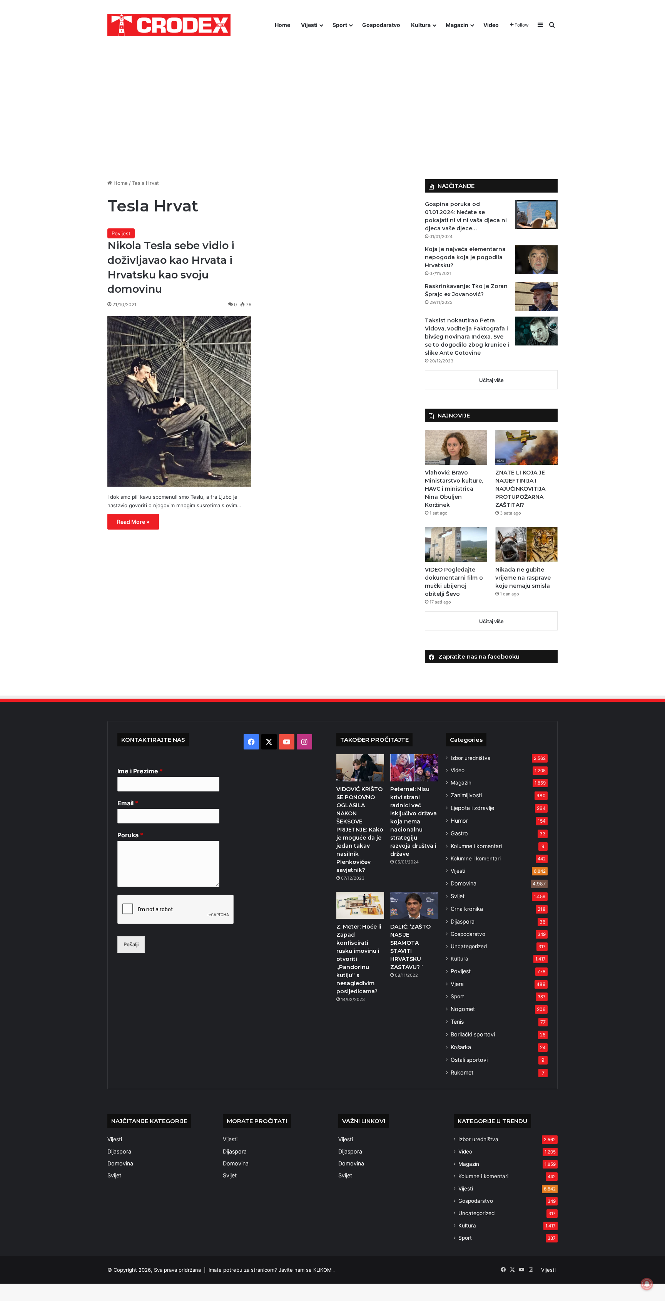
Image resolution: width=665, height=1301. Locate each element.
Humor (459, 820)
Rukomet (462, 1072)
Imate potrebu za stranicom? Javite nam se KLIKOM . (272, 1270)
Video (491, 25)
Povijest (121, 233)
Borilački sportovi (473, 1034)
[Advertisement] (332, 114)
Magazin (457, 25)
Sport (339, 25)
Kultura (421, 25)
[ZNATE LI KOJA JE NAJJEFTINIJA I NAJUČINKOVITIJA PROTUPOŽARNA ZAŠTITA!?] (526, 447)
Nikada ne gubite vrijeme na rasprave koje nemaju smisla (523, 577)
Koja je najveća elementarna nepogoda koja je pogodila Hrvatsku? (465, 257)
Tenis (457, 1021)
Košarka (461, 1047)
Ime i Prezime (140, 771)
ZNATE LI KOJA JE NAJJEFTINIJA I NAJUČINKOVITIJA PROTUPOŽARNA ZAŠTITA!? (520, 488)
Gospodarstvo (381, 25)
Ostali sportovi (469, 1059)
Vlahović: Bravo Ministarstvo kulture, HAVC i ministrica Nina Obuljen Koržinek (454, 488)
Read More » (133, 521)
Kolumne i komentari (476, 846)
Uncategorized (469, 946)
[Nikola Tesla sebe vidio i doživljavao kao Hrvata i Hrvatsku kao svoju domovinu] (179, 401)
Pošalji (131, 944)
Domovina (463, 883)
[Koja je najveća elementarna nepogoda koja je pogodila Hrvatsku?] (536, 259)
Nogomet (463, 1009)
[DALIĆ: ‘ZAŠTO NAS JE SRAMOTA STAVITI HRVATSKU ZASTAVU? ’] (414, 905)
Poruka (130, 835)
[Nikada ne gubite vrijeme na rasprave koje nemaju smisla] (526, 544)
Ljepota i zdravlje (472, 808)
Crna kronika (467, 908)
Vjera (457, 984)
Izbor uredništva (471, 758)
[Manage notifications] (647, 1284)
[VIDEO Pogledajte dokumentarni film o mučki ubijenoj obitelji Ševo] (456, 544)
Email (127, 803)
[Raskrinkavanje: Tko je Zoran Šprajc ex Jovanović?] (536, 296)
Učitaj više (491, 380)
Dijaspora (463, 921)
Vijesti (309, 25)
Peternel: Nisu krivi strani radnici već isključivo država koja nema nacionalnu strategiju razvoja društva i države (413, 821)
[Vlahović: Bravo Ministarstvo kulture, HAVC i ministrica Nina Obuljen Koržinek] (456, 447)
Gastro (459, 833)
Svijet (457, 896)
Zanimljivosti (466, 795)
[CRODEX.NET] (169, 25)
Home (282, 25)
